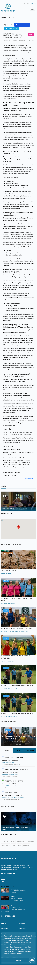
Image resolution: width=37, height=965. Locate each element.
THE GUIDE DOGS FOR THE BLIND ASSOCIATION (14, 631)
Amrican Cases (20, 841)
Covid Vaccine (5, 845)
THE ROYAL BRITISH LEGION (9, 688)
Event (6, 580)
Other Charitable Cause (8, 762)
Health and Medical (19, 797)
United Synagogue (6, 573)
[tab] (16, 744)
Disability (14, 40)
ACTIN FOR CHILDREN (7, 661)
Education (22, 40)
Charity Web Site (29, 478)
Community (7, 40)
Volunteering (8, 553)
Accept (18, 960)
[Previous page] (2, 736)
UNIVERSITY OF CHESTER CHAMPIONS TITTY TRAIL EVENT (18, 909)
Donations (4, 928)
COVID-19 (5, 841)
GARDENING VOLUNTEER (9, 570)
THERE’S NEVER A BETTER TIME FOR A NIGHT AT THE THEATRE (18, 900)
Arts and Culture (6, 786)
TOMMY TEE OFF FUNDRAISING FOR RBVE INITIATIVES (17, 685)
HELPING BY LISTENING (18, 891)
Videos (13, 845)
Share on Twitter (13, 28)
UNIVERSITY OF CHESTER (8, 603)
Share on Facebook (23, 25)
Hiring (19, 845)
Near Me (33, 3)
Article (13, 896)
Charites (12, 841)
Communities (30, 841)
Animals (22, 923)
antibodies (26, 845)
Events (3, 923)
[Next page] (34, 736)
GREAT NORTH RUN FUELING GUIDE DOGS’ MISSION (17, 628)
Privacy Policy (9, 945)
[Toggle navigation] (32, 9)
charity (31, 34)
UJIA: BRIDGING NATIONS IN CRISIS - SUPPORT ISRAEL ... (16, 828)
